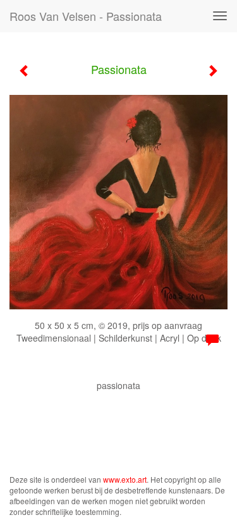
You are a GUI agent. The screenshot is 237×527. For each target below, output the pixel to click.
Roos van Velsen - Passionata (85, 16)
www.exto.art (125, 479)
